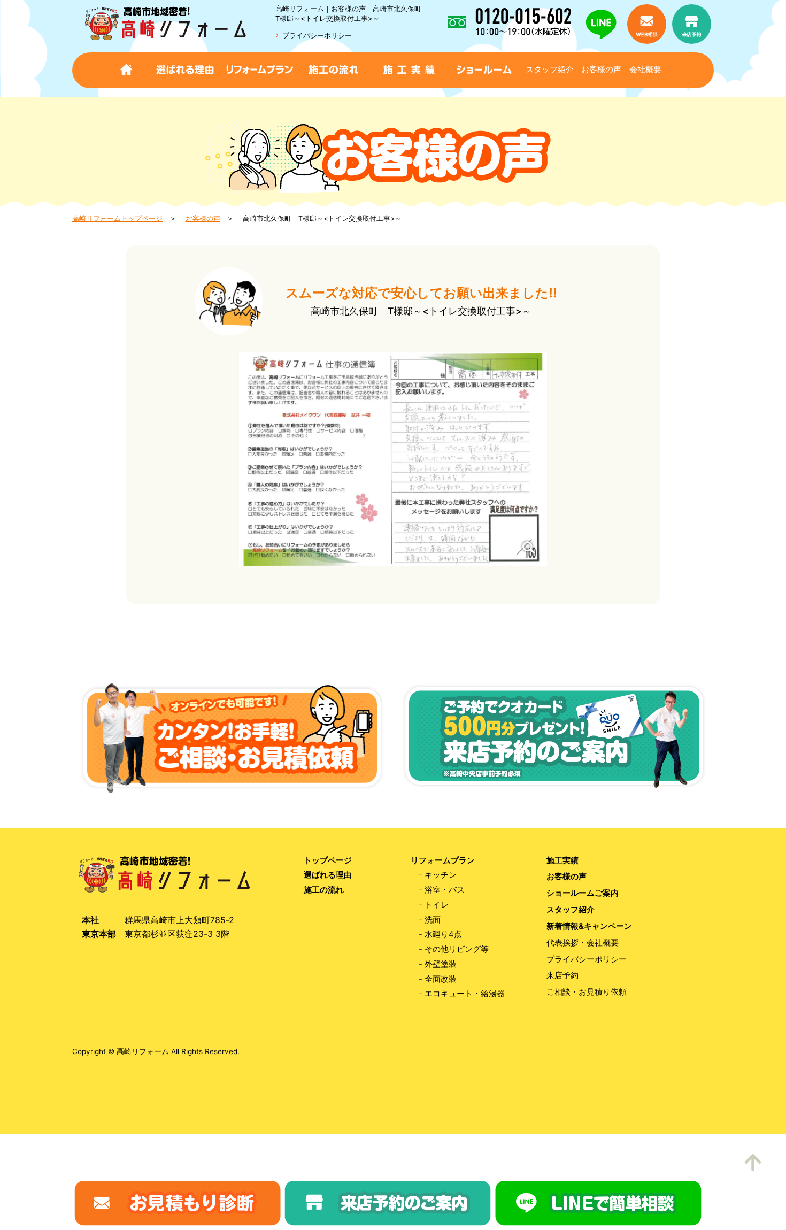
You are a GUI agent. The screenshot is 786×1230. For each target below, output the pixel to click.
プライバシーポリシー (317, 36)
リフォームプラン (443, 860)
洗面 (433, 920)
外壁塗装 (441, 964)
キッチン (441, 875)
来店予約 (562, 975)
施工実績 (562, 860)
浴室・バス (445, 890)
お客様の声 (601, 69)
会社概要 (645, 69)
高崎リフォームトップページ (117, 218)
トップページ (328, 860)
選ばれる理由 (328, 875)
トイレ (437, 905)
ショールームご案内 (582, 893)
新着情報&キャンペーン (589, 926)
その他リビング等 (457, 949)
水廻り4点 (443, 934)
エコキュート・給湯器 (465, 993)
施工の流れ (324, 890)
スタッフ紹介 (550, 69)
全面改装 (441, 979)
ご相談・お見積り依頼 (586, 992)
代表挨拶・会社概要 (582, 943)
